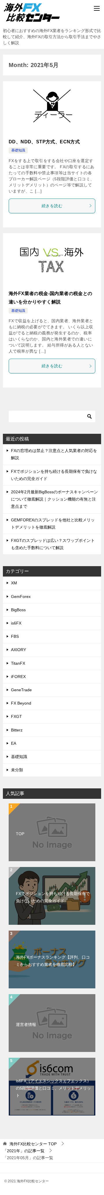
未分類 (17, 770)
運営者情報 (26, 1024)
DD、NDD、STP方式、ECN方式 (44, 141)
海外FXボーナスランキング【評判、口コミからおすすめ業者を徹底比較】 (53, 961)
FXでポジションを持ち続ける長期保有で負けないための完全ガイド (53, 897)
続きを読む (52, 205)
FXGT (16, 716)
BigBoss (18, 609)
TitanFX (18, 663)
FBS (15, 636)
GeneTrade (21, 690)
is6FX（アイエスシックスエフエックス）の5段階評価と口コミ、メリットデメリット (53, 1088)
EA (13, 743)
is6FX (16, 623)
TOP (20, 833)
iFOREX (18, 676)
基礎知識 (18, 150)
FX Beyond (21, 703)
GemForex (21, 596)
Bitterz (17, 730)
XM (14, 583)
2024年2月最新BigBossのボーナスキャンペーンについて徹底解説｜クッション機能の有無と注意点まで (54, 499)
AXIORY (18, 649)
